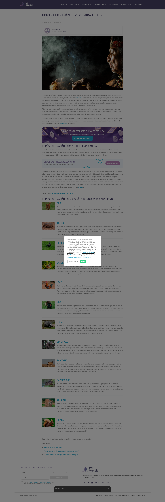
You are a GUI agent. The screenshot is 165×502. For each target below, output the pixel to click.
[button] (73, 261)
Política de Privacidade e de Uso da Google (79, 257)
